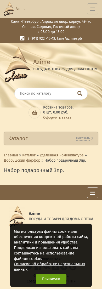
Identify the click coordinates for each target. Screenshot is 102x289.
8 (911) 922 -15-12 (41, 38)
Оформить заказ (57, 117)
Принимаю (51, 279)
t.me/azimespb (69, 38)
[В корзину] (35, 112)
